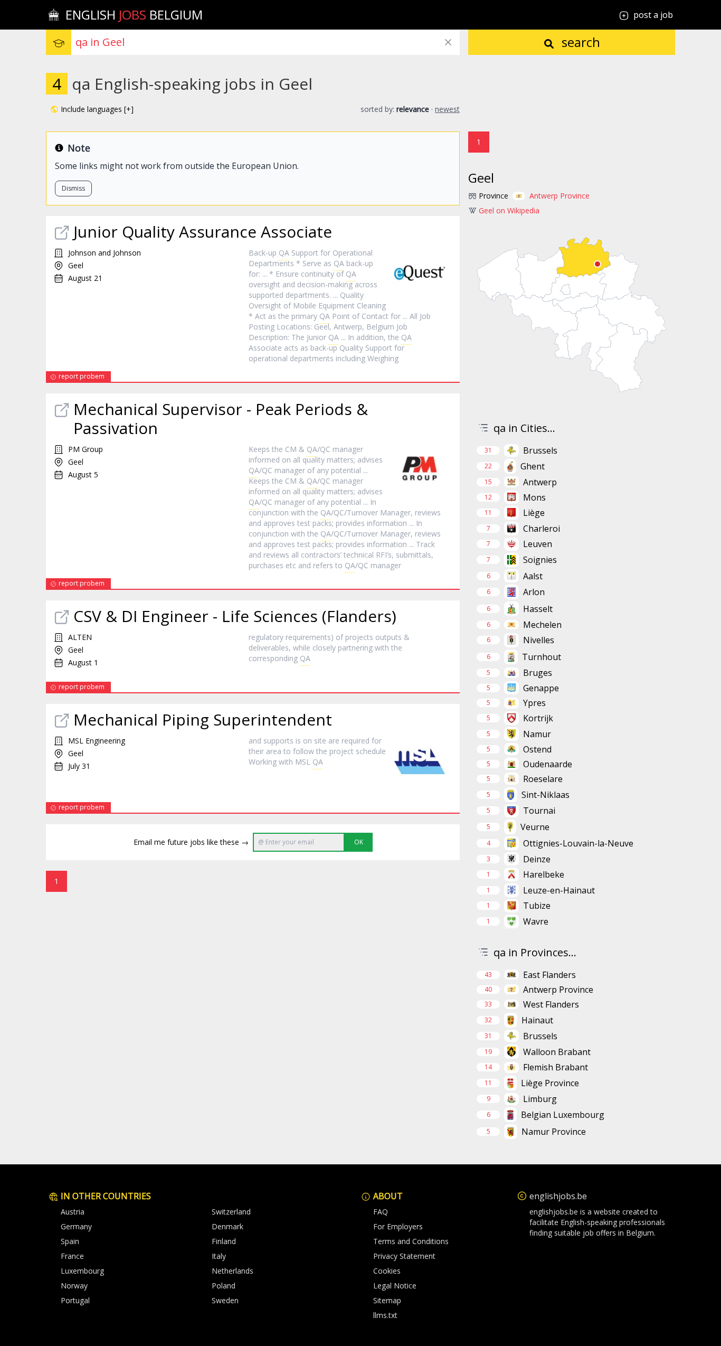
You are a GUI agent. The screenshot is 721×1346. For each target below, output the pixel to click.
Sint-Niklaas (545, 795)
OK (358, 841)
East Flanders (549, 975)
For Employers (398, 1226)
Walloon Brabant (557, 1052)
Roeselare (543, 779)
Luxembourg (82, 1271)
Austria (72, 1212)
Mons (534, 497)
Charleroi (541, 528)
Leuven (537, 544)
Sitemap (387, 1300)
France (72, 1256)
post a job (653, 15)
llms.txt (385, 1315)
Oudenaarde (547, 764)
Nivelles (538, 640)
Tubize (537, 905)
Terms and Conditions (411, 1241)
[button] (92, 109)
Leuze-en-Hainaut (559, 890)
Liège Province (550, 1083)
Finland (224, 1241)
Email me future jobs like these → (191, 842)
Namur (537, 734)
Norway (74, 1286)
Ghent (532, 466)
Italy (219, 1256)
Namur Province (553, 1131)
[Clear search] (448, 42)
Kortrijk (538, 718)
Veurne (534, 827)
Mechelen (542, 624)
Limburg (540, 1099)
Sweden (225, 1300)
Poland (223, 1286)
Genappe (541, 688)
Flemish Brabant (555, 1067)
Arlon (534, 592)
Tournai (539, 810)
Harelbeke (543, 874)
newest (447, 109)
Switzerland (231, 1212)
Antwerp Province (559, 196)
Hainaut (537, 1020)
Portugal (75, 1300)
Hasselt (538, 609)
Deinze (537, 859)
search (579, 42)
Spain (70, 1241)
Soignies (540, 560)
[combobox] (267, 42)
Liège (534, 513)
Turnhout (541, 657)
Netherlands (232, 1271)
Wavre (535, 921)
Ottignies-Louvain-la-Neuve (578, 843)
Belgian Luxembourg (562, 1115)
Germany (76, 1226)
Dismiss (73, 188)
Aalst (533, 576)
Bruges (537, 673)
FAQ (380, 1212)
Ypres (534, 703)
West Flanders (551, 1004)
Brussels (540, 450)
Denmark (227, 1226)
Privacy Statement (404, 1256)
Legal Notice (394, 1286)
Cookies (387, 1271)
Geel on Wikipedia (509, 210)
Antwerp (540, 482)
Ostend (537, 749)
